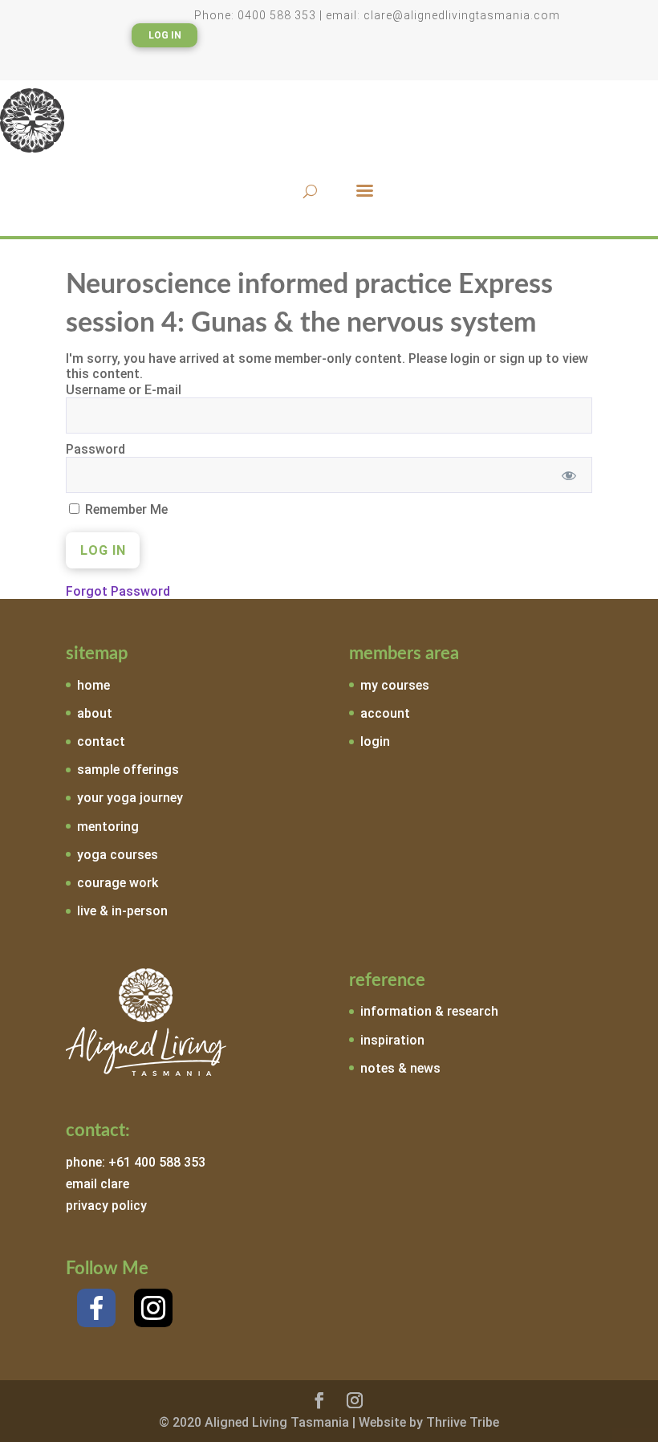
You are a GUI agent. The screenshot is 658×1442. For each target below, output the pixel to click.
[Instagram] (153, 1308)
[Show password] (569, 475)
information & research (429, 1011)
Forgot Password (118, 591)
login (375, 741)
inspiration (392, 1040)
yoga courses (117, 854)
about (94, 713)
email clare (97, 1183)
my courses (394, 685)
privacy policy (106, 1205)
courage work (117, 882)
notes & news (400, 1068)
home (93, 685)
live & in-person (122, 911)
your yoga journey (130, 797)
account (385, 713)
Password (95, 449)
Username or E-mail (123, 389)
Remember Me (125, 509)
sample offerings (128, 769)
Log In (164, 35)
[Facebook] (96, 1308)
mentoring (108, 826)
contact (101, 741)
